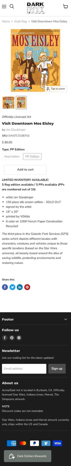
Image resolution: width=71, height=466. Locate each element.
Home (6, 21)
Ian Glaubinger (16, 130)
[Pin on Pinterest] (27, 287)
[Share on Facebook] (5, 287)
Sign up (57, 368)
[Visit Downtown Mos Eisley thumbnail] (8, 102)
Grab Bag (20, 21)
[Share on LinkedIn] (20, 287)
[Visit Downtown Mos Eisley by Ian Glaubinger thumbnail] (21, 102)
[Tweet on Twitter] (12, 287)
